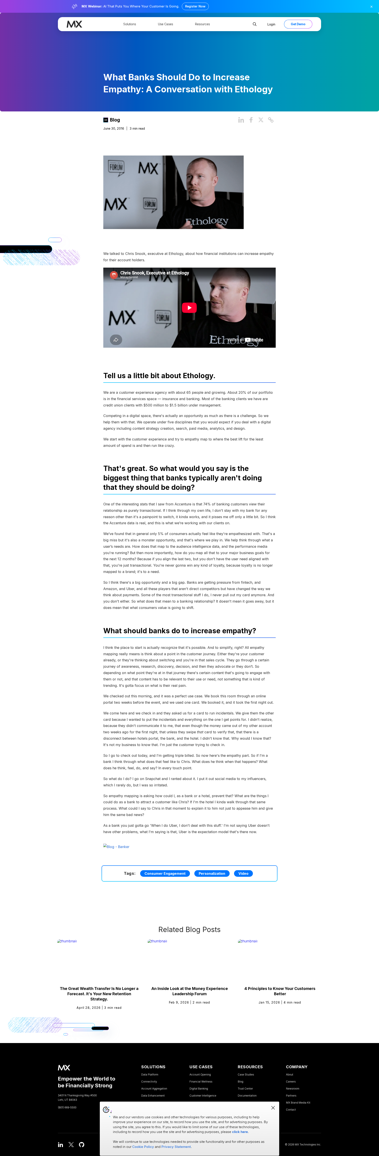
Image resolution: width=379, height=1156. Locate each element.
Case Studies (246, 1074)
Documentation (247, 1095)
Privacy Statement (176, 1147)
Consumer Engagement (165, 873)
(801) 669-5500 (67, 1107)
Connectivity (149, 1081)
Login (271, 24)
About (289, 1074)
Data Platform (149, 1074)
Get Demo (298, 24)
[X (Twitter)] (71, 1144)
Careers (291, 1081)
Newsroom (292, 1088)
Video (243, 873)
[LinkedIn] (60, 1144)
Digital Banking (199, 1088)
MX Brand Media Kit (298, 1102)
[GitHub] (81, 1144)
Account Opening (200, 1074)
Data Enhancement (153, 1095)
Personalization (212, 873)
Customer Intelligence (203, 1095)
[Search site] (255, 24)
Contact (291, 1109)
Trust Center (245, 1088)
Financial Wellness (201, 1081)
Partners (291, 1095)
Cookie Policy (143, 1147)
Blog (115, 119)
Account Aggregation (154, 1088)
